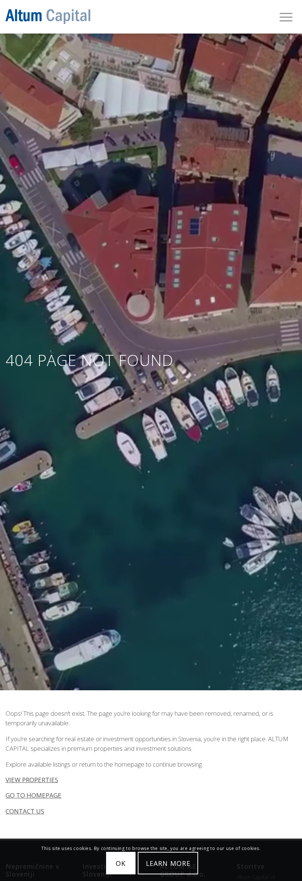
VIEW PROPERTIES (32, 779)
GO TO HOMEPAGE (34, 795)
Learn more (168, 863)
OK (121, 863)
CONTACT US (25, 811)
